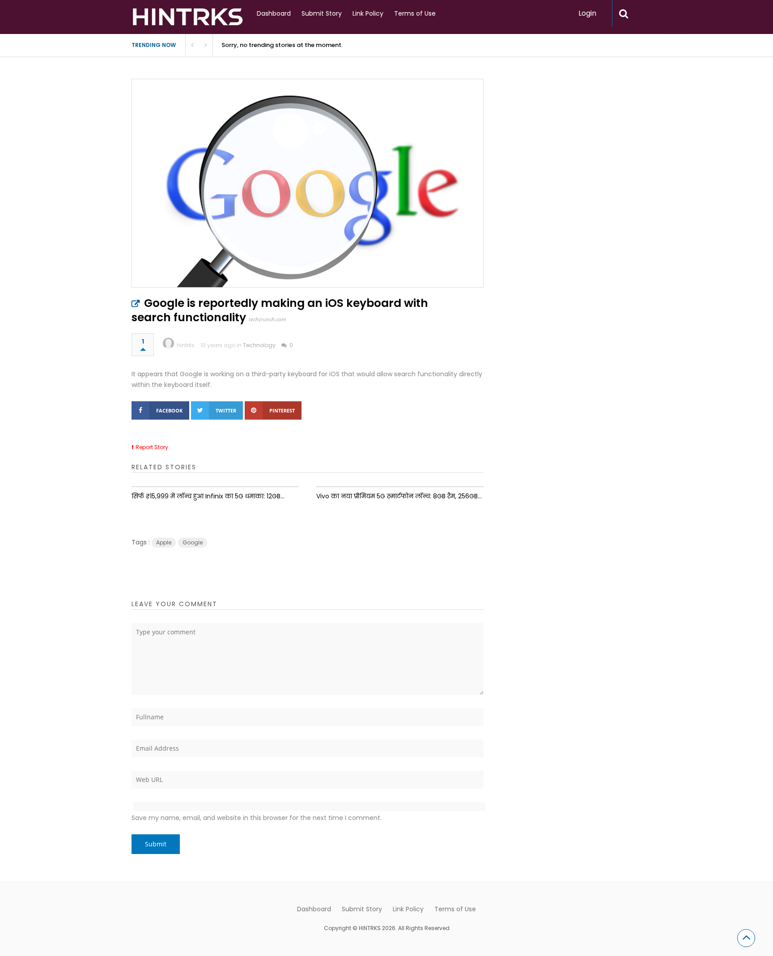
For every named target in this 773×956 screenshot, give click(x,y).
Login (587, 13)
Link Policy (368, 13)
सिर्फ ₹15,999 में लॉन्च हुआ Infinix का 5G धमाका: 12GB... (208, 496)
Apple (163, 542)
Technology (259, 345)
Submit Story (322, 13)
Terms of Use (415, 13)
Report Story (152, 447)
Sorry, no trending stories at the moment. (282, 45)
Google (193, 542)
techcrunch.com (267, 319)
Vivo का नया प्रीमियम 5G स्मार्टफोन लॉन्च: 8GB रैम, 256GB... (399, 496)
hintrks (186, 345)
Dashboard (274, 13)
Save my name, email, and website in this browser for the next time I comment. (257, 817)
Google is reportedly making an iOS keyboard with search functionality (280, 310)
